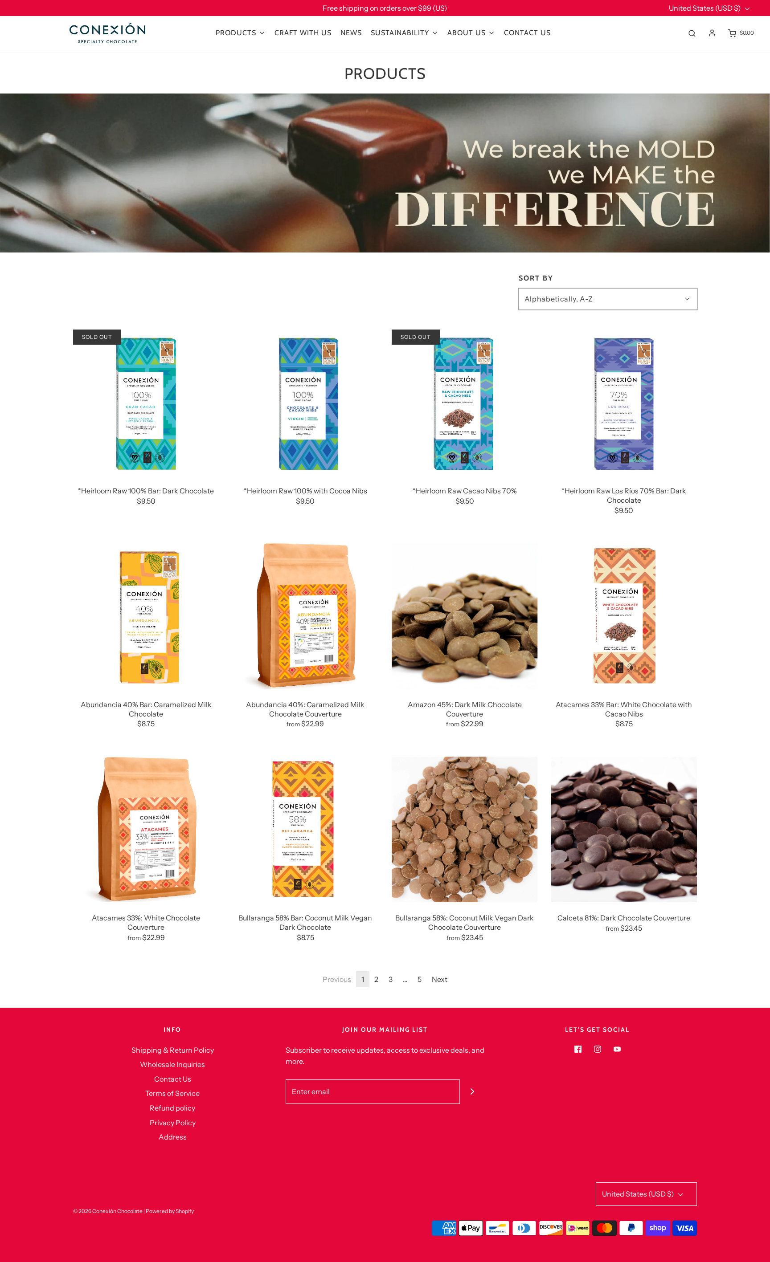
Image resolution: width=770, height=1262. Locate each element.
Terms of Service (172, 1093)
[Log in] (712, 33)
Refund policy (172, 1107)
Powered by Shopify (170, 1211)
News (351, 32)
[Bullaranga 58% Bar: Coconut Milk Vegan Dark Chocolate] (306, 830)
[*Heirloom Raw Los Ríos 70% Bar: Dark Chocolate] (624, 403)
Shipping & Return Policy (172, 1050)
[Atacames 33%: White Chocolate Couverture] (146, 830)
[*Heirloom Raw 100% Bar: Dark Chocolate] (146, 403)
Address (173, 1136)
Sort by (536, 278)
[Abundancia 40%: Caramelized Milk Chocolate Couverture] (306, 616)
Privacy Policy (173, 1122)
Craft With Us (303, 32)
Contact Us (527, 32)
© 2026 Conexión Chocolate (108, 1211)
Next (439, 979)
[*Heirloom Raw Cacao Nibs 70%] (465, 403)
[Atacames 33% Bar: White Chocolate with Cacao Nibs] (624, 616)
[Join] (472, 1091)
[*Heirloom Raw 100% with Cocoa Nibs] (306, 403)
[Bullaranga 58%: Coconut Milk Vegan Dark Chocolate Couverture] (465, 830)
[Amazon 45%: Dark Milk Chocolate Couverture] (465, 616)
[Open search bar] (692, 33)
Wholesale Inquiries (172, 1064)
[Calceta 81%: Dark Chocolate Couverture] (624, 830)
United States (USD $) (705, 8)
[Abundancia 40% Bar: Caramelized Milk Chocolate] (146, 616)
